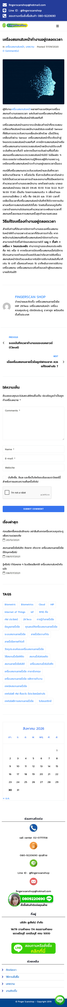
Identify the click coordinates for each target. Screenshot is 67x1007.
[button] (57, 26)
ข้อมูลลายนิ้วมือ (12, 627)
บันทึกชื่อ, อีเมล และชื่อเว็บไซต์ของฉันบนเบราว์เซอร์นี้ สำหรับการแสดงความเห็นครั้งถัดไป (32, 479)
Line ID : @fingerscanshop (33, 873)
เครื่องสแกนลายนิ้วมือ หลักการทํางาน (23, 679)
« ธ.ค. (6, 798)
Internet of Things (15, 612)
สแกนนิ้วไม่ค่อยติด (38, 656)
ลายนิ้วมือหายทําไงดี (14, 642)
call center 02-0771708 (33, 838)
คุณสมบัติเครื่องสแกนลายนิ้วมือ (41, 627)
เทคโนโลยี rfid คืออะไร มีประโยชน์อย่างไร (25, 694)
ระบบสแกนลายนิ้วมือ (15, 634)
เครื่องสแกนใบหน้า (15, 47)
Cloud (42, 604)
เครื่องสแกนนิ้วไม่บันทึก (41, 664)
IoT (32, 612)
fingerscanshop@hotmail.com (33, 891)
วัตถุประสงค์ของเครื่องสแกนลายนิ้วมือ (24, 649)
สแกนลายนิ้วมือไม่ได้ (15, 664)
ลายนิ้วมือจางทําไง (40, 634)
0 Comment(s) (11, 51)
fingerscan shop (30, 297)
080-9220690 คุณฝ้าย (33, 855)
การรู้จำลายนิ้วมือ (45, 619)
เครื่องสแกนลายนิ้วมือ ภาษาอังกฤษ (23, 671)
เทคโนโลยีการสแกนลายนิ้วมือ (19, 701)
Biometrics (27, 604)
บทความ (30, 47)
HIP (52, 604)
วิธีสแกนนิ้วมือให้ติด (14, 656)
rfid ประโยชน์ (11, 619)
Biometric (10, 604)
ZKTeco (27, 619)
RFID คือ (43, 612)
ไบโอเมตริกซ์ (45, 701)
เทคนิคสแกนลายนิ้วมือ (16, 686)
